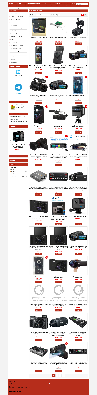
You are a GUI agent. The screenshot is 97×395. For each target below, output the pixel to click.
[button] (43, 15)
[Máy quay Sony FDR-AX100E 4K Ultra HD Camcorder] (78, 265)
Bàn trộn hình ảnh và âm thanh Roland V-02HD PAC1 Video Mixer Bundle (39, 363)
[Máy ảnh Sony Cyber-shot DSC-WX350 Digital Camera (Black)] (58, 265)
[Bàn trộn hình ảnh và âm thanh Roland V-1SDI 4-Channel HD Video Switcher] (78, 351)
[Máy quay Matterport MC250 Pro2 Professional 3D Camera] (78, 114)
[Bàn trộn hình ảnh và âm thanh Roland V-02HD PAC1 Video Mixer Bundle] (38, 351)
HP (11, 22)
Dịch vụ (67, 4)
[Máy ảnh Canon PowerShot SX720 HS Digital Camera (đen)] (78, 293)
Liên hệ (51, 4)
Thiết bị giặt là (14, 33)
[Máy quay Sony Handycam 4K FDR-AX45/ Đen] (58, 85)
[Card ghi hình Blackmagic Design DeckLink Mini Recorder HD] (58, 27)
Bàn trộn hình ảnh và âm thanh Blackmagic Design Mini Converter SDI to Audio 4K (38, 188)
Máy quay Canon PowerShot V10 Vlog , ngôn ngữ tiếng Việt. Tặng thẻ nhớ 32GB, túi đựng (58, 67)
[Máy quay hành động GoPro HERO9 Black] (38, 114)
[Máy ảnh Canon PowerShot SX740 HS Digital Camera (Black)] (58, 293)
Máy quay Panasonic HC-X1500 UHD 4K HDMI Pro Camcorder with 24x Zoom (38, 156)
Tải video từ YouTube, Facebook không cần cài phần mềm (21, 106)
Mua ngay (38, 43)
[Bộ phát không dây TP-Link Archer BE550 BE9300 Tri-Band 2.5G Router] (18, 136)
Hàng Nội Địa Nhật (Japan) (17, 16)
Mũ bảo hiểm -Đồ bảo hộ (16, 36)
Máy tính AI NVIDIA (58, 4)
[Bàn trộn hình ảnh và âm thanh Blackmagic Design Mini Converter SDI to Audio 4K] (38, 176)
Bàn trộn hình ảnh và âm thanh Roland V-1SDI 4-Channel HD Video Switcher (78, 363)
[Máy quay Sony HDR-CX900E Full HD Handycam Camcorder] (78, 55)
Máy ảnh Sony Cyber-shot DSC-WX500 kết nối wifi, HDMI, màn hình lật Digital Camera (58, 248)
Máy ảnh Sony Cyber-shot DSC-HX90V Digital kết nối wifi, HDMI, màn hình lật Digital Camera (38, 248)
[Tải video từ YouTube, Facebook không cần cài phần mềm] (13, 107)
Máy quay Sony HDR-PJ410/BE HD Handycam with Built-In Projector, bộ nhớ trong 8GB (58, 363)
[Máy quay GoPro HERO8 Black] (38, 265)
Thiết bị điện (13, 59)
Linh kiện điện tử (14, 13)
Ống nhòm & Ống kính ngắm (17, 28)
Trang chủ (11, 4)
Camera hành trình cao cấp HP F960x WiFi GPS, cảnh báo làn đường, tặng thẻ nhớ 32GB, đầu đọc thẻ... (58, 218)
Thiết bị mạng (14, 25)
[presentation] (10, 141)
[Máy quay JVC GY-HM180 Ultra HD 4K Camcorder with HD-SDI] (58, 114)
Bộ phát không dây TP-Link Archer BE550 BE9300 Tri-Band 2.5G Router (18, 146)
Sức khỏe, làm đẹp (15, 51)
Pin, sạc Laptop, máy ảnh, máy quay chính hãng (19, 122)
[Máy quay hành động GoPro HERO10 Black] (78, 85)
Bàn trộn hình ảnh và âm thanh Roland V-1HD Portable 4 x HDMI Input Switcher (78, 334)
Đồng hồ (12, 39)
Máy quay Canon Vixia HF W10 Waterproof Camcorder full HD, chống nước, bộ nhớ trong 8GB (58, 334)
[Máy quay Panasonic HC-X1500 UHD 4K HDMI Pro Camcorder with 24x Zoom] (38, 144)
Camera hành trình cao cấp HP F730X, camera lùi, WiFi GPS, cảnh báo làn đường (78, 156)
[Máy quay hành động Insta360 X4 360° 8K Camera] (38, 55)
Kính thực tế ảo (14, 62)
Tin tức (46, 4)
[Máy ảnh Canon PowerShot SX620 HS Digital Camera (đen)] (38, 322)
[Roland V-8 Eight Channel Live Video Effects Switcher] (38, 293)
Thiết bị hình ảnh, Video (16, 48)
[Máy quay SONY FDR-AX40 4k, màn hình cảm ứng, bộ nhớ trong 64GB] (78, 236)
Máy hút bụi (13, 53)
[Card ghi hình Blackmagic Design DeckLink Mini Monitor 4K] (38, 27)
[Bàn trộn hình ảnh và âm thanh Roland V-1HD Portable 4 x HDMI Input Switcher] (78, 322)
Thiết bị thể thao (14, 30)
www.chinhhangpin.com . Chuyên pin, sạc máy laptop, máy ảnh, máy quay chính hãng (18, 118)
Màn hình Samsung (18, 4)
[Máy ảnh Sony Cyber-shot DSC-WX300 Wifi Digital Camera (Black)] (38, 206)
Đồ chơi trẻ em (14, 42)
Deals (73, 3)
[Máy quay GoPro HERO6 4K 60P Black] (78, 206)
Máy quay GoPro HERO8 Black (38, 276)
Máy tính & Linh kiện (15, 19)
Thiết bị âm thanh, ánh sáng (17, 45)
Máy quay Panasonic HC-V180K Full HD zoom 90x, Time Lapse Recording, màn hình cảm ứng (78, 188)
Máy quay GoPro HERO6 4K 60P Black (78, 216)
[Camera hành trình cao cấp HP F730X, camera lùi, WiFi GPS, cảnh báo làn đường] (78, 144)
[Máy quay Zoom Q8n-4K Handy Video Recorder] (78, 27)
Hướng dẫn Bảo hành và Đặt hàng (33, 4)
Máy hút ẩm (13, 56)
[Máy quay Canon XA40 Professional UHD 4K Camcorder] (38, 85)
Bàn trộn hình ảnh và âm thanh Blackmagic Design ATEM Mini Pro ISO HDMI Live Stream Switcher (58, 188)
